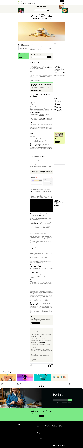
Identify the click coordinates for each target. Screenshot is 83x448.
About (38, 425)
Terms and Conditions (64, 402)
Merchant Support (47, 425)
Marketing (29, 3)
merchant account (46, 67)
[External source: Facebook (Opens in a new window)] (53, 445)
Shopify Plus (60, 426)
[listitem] (41, 379)
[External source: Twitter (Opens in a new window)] (54, 445)
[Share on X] (50, 366)
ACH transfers (37, 223)
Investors (38, 427)
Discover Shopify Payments (36, 90)
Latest (32, 3)
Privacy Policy (69, 402)
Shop (60, 425)
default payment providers (45, 171)
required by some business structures (41, 283)
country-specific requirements (39, 221)
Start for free (41, 416)
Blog (19, 3)
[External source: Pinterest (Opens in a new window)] (64, 445)
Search (63, 3)
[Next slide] (43, 386)
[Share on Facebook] (48, 366)
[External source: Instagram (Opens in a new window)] (58, 445)
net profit (48, 298)
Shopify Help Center (47, 426)
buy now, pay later (34, 160)
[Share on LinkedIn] (52, 366)
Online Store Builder (39, 438)
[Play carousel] (41, 386)
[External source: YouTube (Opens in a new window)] (56, 445)
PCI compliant (36, 193)
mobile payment (45, 118)
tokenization (47, 193)
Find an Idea (22, 3)
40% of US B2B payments (48, 135)
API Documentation (54, 426)
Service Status (39, 433)
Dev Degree (53, 427)
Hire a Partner (46, 427)
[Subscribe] (48, 10)
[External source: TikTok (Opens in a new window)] (60, 445)
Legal (37, 432)
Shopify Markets (42, 235)
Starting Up (26, 3)
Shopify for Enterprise (62, 427)
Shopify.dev (53, 425)
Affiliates (38, 431)
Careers (38, 426)
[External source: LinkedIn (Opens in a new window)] (62, 445)
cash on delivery (32, 128)
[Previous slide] (39, 386)
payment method (41, 115)
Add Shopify (56, 205)
